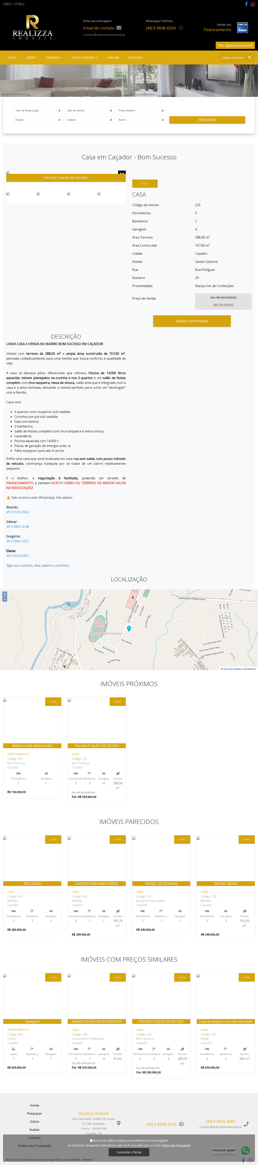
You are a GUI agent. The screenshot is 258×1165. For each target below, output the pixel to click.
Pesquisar (207, 120)
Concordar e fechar (129, 1152)
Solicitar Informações (192, 321)
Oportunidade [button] (84, 57)
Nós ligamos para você (235, 45)
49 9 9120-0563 (17, 512)
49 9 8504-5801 (17, 555)
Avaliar (113, 57)
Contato (135, 57)
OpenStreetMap (232, 668)
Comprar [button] (52, 57)
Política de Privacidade (175, 1145)
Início (13, 57)
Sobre (31, 57)
